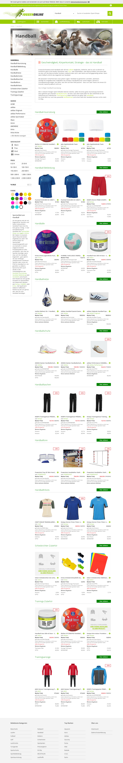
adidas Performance (18, 114)
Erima (14, 286)
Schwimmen (41, 740)
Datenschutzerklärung (98, 732)
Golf (12, 740)
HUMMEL (23, 284)
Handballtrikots (16, 85)
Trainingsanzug (62, 95)
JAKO (39, 691)
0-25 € (13, 164)
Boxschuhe (14, 729)
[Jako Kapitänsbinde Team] (83, 144)
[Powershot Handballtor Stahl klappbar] (109, 472)
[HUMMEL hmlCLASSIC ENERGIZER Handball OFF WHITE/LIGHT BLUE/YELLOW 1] (83, 256)
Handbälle (14, 70)
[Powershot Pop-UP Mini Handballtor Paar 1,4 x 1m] (58, 472)
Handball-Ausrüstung (18, 63)
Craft (39, 524)
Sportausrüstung (16, 757)
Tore (69, 71)
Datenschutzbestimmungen (79, 2)
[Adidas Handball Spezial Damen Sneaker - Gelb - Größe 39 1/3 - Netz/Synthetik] (83, 311)
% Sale (13, 185)
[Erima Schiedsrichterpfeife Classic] (83, 578)
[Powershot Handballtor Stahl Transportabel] (83, 472)
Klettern (40, 736)
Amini (13, 123)
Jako (65, 146)
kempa (92, 202)
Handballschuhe (16, 76)
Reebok (66, 750)
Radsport (40, 729)
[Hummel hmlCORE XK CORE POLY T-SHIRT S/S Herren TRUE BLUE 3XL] (58, 200)
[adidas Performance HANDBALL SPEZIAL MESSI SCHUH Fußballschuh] (109, 363)
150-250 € (14, 171)
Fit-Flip (39, 750)
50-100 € (14, 167)
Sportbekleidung (16, 754)
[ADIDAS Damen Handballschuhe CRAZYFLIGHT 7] (58, 363)
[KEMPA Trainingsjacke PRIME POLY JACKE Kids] (109, 689)
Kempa (17, 284)
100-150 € (25, 167)
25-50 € (24, 164)
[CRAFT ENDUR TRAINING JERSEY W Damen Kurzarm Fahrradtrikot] (58, 522)
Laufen (13, 732)
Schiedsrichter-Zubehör (19, 89)
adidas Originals (16, 110)
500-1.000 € (15, 174)
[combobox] (64, 13)
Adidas (66, 313)
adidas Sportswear (17, 117)
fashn (66, 757)
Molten (40, 146)
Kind (16, 151)
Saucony (67, 740)
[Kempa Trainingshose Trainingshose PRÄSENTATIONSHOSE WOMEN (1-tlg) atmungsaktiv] (109, 417)
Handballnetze (16, 73)
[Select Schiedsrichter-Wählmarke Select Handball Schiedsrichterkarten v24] (109, 578)
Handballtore (15, 82)
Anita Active (15, 133)
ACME (13, 104)
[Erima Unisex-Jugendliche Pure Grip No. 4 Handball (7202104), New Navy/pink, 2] (58, 256)
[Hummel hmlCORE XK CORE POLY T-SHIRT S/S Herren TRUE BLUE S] (83, 200)
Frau (16, 148)
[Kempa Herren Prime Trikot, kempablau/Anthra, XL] (109, 522)
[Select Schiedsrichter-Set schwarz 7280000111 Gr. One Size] (58, 578)
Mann (16, 145)
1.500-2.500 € (15, 178)
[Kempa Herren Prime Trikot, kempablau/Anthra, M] (83, 522)
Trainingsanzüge (17, 95)
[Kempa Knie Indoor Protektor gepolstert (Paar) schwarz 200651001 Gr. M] (109, 633)
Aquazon (67, 729)
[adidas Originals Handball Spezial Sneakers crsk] (109, 311)
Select (91, 258)
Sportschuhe (15, 750)
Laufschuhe (86, 22)
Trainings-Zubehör (17, 92)
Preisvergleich (42, 747)
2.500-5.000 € (26, 178)
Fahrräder (105, 22)
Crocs (66, 754)
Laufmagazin (21, 22)
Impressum (95, 729)
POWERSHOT (42, 474)
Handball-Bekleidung (18, 66)
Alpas (13, 120)
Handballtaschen (17, 79)
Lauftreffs (40, 757)
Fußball (71, 70)
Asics (66, 732)
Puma (66, 743)
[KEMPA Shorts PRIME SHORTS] (109, 200)
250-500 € (25, 171)
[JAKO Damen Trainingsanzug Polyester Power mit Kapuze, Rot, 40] (83, 689)
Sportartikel (45, 22)
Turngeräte (14, 747)
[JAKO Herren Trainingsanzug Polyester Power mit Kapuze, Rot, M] (58, 689)
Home (12, 26)
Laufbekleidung (65, 22)
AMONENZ (14, 126)
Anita (12, 129)
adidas (13, 107)
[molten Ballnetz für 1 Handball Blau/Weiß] (58, 311)
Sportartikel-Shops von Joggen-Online (21, 232)
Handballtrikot (68, 97)
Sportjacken (41, 743)
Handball (19, 26)
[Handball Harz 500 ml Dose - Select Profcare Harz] (109, 256)
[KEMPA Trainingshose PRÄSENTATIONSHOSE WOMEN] (58, 417)
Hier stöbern (104, 112)
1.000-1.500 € (26, 174)
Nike (65, 747)
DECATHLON (41, 754)
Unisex (16, 154)
